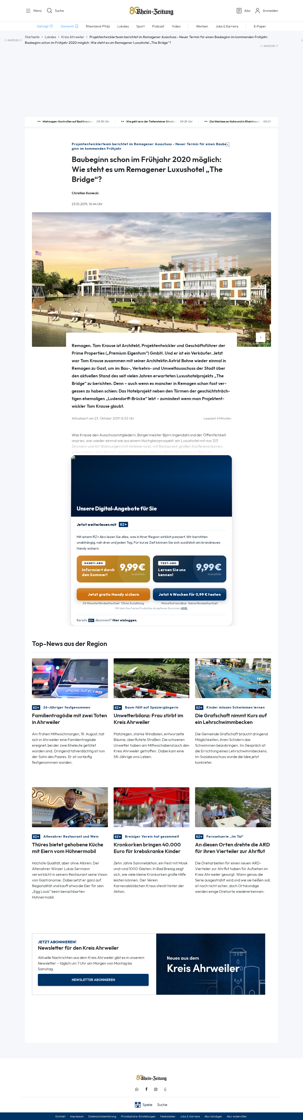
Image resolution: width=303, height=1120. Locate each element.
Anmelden (270, 11)
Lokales (50, 37)
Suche (59, 11)
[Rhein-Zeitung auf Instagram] (155, 1089)
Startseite (32, 37)
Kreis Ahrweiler (72, 37)
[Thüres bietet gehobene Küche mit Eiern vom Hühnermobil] (70, 806)
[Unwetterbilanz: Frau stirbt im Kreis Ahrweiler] (152, 677)
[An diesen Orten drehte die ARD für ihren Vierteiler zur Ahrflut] (233, 806)
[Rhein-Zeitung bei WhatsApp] (136, 1089)
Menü (37, 11)
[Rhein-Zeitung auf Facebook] (146, 1089)
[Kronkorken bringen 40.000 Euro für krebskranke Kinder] (152, 806)
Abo (247, 11)
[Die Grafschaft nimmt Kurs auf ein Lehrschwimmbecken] (233, 677)
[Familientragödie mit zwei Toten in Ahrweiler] (70, 677)
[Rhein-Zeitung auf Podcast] (165, 1089)
